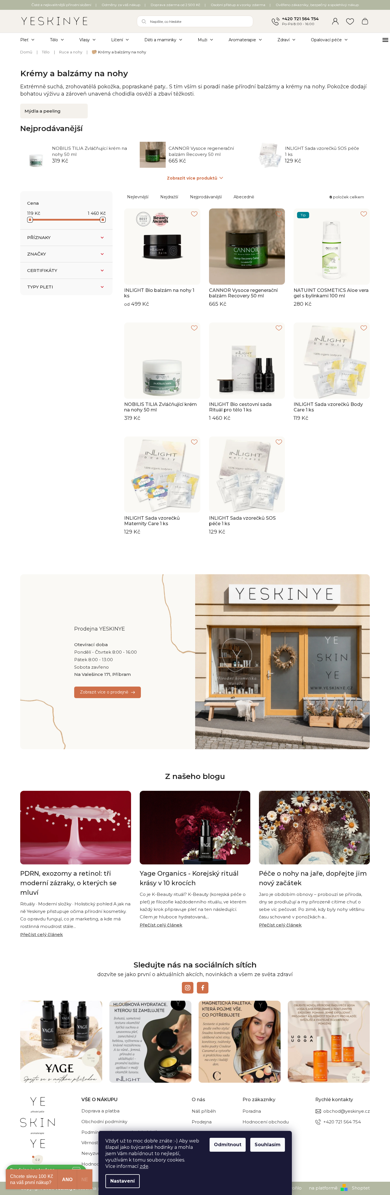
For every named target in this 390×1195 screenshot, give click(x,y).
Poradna (251, 1111)
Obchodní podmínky (104, 1121)
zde (144, 1166)
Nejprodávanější (206, 197)
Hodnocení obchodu (265, 1122)
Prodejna (202, 1122)
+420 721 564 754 (300, 18)
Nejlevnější (137, 197)
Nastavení (122, 1181)
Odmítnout (227, 1144)
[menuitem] (31, 40)
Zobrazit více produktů (192, 178)
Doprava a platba (100, 1111)
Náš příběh (204, 1111)
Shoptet (361, 1188)
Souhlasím (268, 1144)
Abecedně (244, 197)
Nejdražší (169, 197)
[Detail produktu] (162, 246)
